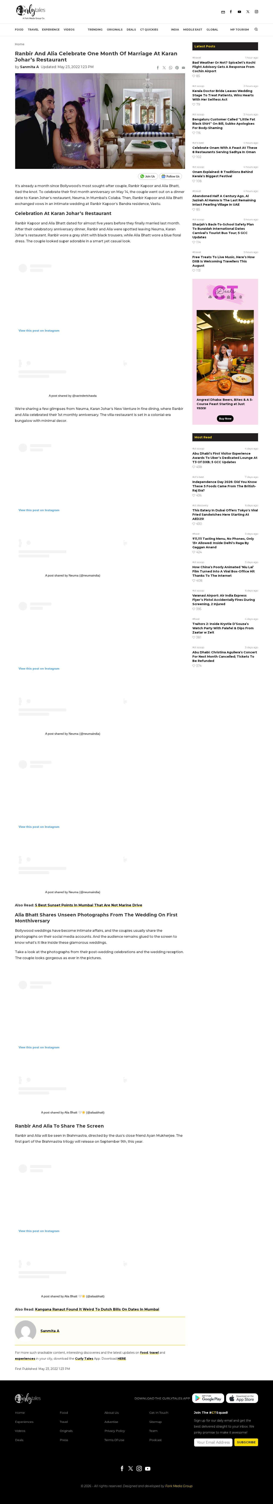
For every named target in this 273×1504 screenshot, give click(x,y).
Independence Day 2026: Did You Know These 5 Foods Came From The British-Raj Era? (224, 486)
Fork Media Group (178, 1486)
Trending (95, 29)
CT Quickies (149, 29)
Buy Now (225, 418)
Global (212, 29)
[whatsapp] (170, 68)
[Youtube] (239, 12)
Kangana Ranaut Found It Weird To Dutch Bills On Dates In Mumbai (97, 1309)
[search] (254, 30)
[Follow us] (172, 176)
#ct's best (198, 142)
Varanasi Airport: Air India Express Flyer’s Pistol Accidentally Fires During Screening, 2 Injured (223, 600)
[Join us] (148, 176)
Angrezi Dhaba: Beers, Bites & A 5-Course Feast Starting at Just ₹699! (225, 404)
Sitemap (155, 1422)
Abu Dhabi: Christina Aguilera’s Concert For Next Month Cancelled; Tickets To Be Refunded (224, 656)
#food (195, 533)
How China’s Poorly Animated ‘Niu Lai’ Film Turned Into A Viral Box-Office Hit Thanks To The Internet (223, 571)
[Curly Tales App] (208, 1398)
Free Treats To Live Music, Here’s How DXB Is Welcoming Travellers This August (223, 261)
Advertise (111, 1422)
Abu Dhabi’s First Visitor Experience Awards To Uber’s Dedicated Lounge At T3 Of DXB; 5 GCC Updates (224, 458)
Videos (69, 29)
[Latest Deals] (225, 305)
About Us (112, 1413)
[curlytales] (28, 1403)
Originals (114, 29)
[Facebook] (230, 12)
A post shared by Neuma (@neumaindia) (72, 575)
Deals (131, 29)
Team (153, 1431)
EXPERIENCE (51, 29)
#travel (196, 57)
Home (19, 44)
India (175, 29)
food (144, 1353)
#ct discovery (200, 505)
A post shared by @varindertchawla (73, 395)
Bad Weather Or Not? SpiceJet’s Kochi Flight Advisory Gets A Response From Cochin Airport (223, 67)
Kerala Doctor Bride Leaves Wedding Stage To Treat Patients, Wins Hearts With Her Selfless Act (223, 95)
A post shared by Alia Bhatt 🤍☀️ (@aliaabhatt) (73, 1112)
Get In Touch (158, 1413)
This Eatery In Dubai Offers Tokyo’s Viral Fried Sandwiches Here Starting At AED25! (225, 514)
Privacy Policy (115, 1431)
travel (154, 1353)
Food (19, 29)
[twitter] (164, 68)
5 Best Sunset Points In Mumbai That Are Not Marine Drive (88, 905)
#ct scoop (198, 86)
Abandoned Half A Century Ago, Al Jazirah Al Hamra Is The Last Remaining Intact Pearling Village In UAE (224, 200)
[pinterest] (177, 68)
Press (64, 1440)
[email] (183, 68)
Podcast (155, 1440)
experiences (25, 1359)
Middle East (192, 29)
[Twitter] (248, 12)
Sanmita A (29, 67)
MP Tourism (239, 29)
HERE (122, 1359)
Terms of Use (114, 1440)
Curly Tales (84, 1359)
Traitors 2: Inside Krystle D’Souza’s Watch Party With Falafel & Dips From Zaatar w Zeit (223, 628)
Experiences (24, 1422)
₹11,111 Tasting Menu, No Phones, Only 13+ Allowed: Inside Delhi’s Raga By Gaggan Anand (223, 543)
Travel (33, 29)
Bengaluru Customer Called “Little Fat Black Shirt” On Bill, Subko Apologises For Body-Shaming (223, 123)
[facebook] (158, 68)
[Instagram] (256, 12)
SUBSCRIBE (246, 1442)
